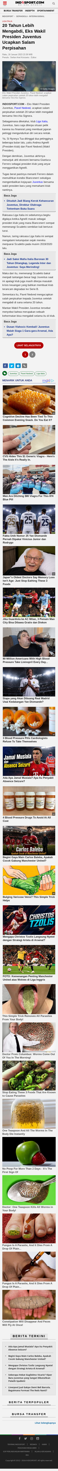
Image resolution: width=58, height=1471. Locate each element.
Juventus (37, 182)
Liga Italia (41, 121)
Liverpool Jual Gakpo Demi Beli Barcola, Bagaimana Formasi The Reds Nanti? (29, 1389)
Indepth (30, 10)
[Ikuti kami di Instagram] (31, 1439)
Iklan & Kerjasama (43, 1451)
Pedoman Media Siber (27, 1448)
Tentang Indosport (16, 1444)
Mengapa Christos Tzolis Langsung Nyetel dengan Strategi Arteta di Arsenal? (30, 1367)
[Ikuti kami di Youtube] (37, 1439)
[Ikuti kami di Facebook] (19, 1439)
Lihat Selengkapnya (45, 1422)
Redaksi (33, 1444)
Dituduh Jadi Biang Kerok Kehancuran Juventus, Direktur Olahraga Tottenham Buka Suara (30, 204)
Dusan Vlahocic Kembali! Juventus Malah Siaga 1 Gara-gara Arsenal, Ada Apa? (30, 330)
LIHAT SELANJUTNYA (29, 345)
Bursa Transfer (13, 10)
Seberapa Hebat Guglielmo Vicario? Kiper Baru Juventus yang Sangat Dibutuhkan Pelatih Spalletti (30, 1377)
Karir (44, 1444)
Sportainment (45, 10)
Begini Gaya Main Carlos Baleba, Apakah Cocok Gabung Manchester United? (29, 1357)
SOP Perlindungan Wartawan (16, 1451)
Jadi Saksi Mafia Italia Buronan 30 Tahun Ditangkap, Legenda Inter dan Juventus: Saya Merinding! (29, 263)
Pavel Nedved (22, 107)
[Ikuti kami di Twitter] (25, 1439)
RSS (27, 1455)
